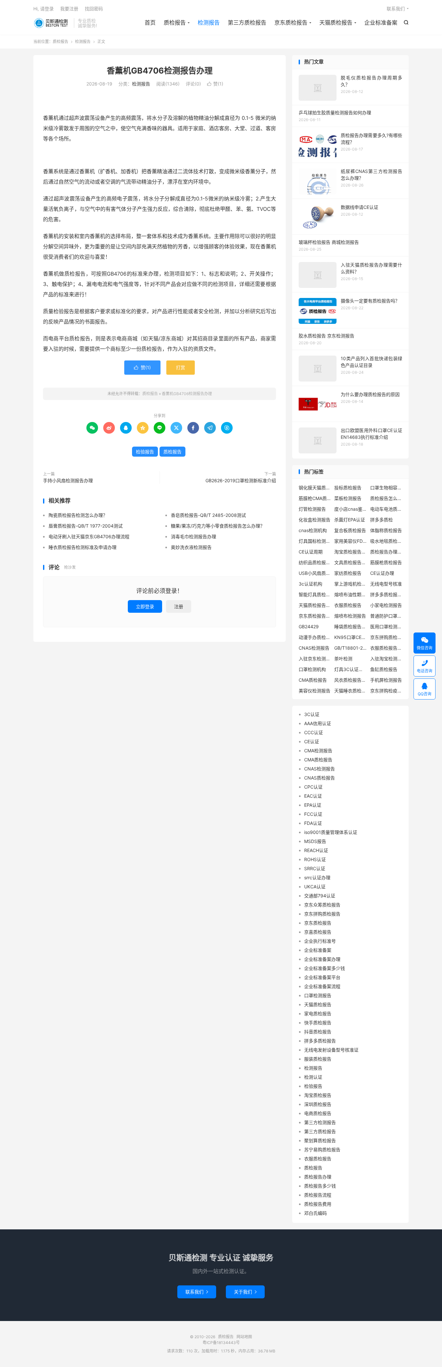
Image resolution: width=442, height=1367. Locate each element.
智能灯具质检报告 (315, 594)
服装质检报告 (317, 1059)
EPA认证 (312, 805)
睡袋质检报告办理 (350, 626)
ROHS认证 (315, 859)
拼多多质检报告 (320, 1040)
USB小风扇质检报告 (315, 573)
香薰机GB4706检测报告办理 (160, 70)
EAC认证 (313, 796)
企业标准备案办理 (322, 959)
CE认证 (311, 741)
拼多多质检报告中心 (386, 594)
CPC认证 (313, 787)
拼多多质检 (381, 519)
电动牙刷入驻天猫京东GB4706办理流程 (89, 536)
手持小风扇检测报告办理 (68, 480)
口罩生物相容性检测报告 (386, 487)
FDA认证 (313, 823)
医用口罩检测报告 (386, 626)
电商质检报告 (317, 1113)
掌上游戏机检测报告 (350, 584)
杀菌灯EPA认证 (349, 519)
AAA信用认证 (317, 723)
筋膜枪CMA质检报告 (315, 498)
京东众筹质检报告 (322, 904)
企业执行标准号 (320, 941)
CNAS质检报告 (319, 777)
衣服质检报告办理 (386, 648)
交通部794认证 (319, 895)
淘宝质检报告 (317, 1095)
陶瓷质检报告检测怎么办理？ (78, 515)
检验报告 (145, 451)
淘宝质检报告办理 (350, 551)
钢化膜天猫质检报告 (315, 487)
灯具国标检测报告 (315, 541)
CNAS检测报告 (314, 648)
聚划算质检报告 (320, 1140)
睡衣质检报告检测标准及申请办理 (82, 547)
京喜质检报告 (317, 932)
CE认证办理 (382, 573)
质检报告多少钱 (320, 1186)
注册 (178, 606)
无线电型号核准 (386, 584)
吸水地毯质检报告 (386, 541)
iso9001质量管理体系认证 (330, 832)
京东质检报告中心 (315, 616)
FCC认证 (313, 814)
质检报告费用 (317, 1204)
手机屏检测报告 (386, 680)
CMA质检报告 (313, 680)
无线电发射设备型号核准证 (331, 1050)
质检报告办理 (317, 1176)
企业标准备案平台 (322, 977)
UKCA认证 (315, 886)
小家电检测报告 (386, 605)
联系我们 (396, 8)
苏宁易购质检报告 (322, 1149)
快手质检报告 (317, 1022)
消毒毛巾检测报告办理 (193, 536)
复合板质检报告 (350, 530)
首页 (150, 22)
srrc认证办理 (317, 877)
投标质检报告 (347, 487)
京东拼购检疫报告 (386, 690)
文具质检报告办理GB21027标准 (350, 562)
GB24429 (309, 626)
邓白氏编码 (315, 1213)
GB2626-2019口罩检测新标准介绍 (240, 480)
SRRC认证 (314, 868)
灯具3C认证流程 (350, 669)
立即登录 (145, 606)
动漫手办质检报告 (315, 637)
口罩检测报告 (317, 995)
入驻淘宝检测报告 (386, 658)
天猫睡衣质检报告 (350, 690)
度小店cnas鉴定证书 (350, 509)
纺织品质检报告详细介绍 (315, 562)
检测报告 (209, 22)
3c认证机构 (310, 584)
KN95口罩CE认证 (350, 637)
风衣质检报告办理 (350, 680)
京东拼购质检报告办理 (386, 637)
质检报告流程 (317, 1195)
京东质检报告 (290, 22)
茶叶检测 (343, 658)
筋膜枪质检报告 (386, 562)
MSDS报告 (315, 841)
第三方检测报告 (320, 1122)
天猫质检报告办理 (315, 605)
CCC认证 (313, 732)
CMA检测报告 (318, 750)
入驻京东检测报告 (315, 658)
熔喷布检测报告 (350, 616)
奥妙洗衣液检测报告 (191, 547)
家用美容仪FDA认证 (350, 541)
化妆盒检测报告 (314, 519)
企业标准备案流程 (322, 986)
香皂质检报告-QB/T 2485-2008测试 (208, 515)
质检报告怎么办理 (386, 498)
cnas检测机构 (313, 530)
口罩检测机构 (312, 669)
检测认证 (313, 1077)
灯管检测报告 (312, 509)
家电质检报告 (317, 1013)
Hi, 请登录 (43, 8)
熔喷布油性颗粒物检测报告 (350, 594)
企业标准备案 (380, 22)
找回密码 (94, 8)
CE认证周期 (311, 551)
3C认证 (311, 714)
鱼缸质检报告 (383, 669)
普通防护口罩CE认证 (386, 616)
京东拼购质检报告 (322, 914)
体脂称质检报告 (386, 530)
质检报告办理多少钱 (386, 551)
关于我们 (245, 1291)
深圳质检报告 (317, 1104)
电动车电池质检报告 (386, 509)
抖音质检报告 (317, 1031)
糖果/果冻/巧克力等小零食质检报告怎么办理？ (218, 526)
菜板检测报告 (347, 498)
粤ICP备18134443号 (221, 1342)
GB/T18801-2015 (350, 648)
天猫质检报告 (335, 22)
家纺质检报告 (347, 573)
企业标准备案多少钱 (324, 968)
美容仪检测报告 (314, 690)
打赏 (180, 367)
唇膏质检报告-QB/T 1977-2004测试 (86, 526)
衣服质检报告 (347, 605)
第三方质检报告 (247, 22)
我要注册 (69, 8)
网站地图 (244, 1336)
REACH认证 (316, 850)
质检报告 (52, 23)
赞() (215, 83)
